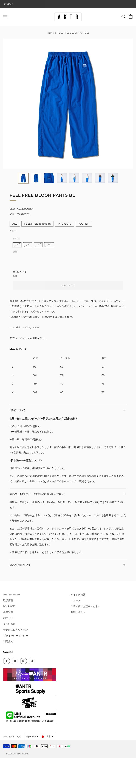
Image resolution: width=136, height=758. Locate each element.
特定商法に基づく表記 (15, 629)
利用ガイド (9, 618)
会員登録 (8, 612)
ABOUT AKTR (11, 594)
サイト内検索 (78, 594)
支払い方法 (9, 623)
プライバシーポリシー (15, 635)
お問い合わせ (78, 612)
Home (50, 32)
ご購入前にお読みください (85, 606)
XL (49, 244)
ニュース (76, 600)
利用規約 (8, 641)
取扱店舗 (8, 600)
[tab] (23, 178)
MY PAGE (9, 606)
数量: (15, 252)
